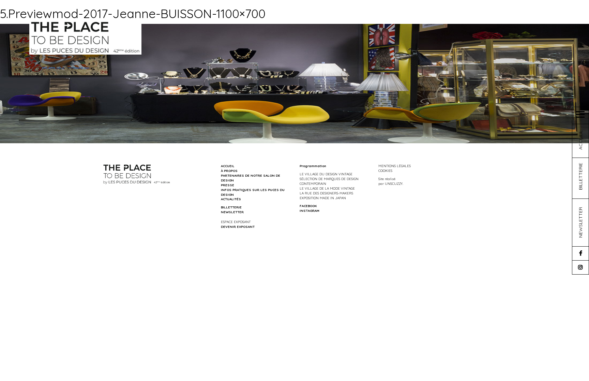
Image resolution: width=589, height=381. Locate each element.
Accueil (228, 166)
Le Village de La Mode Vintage (327, 188)
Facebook (308, 206)
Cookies (385, 170)
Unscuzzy (394, 183)
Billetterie (231, 207)
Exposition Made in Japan (323, 198)
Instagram (309, 210)
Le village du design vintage (326, 174)
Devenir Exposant (238, 226)
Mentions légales (394, 166)
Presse (227, 185)
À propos (229, 170)
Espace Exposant (236, 222)
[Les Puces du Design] (85, 37)
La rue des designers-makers (326, 193)
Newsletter (232, 212)
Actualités (231, 199)
